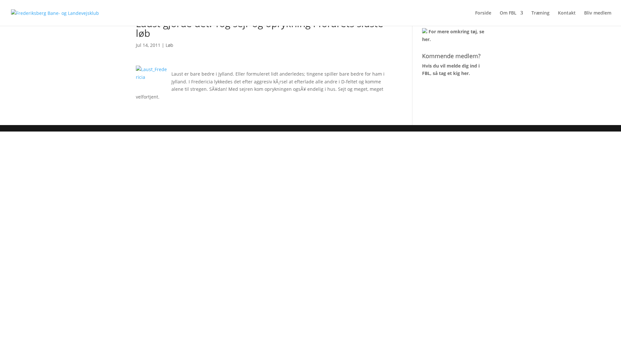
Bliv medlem (597, 13)
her (426, 39)
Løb (169, 45)
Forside (483, 13)
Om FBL (508, 13)
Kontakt (567, 13)
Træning (540, 13)
